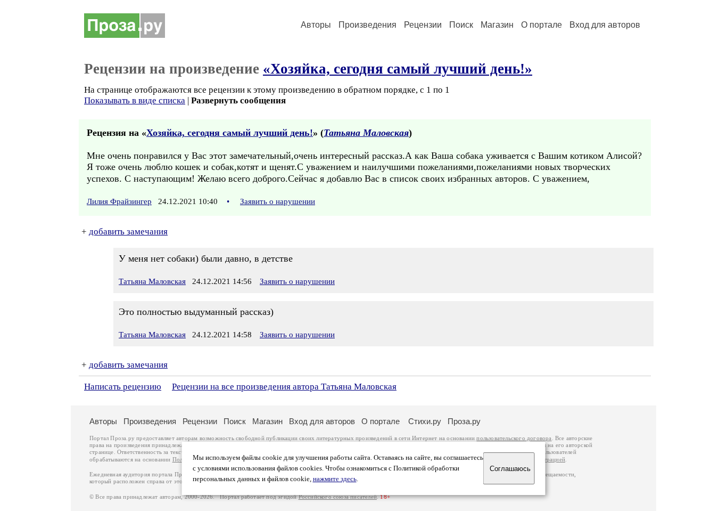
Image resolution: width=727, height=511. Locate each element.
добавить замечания (128, 231)
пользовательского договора (513, 438)
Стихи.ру (424, 421)
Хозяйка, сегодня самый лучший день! (229, 132)
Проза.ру (464, 421)
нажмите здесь (335, 479)
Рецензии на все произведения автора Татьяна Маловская (284, 387)
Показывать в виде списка (134, 100)
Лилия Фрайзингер (119, 201)
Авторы (316, 24)
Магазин (497, 24)
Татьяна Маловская (366, 132)
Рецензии (423, 24)
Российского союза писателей (338, 497)
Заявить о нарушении (277, 201)
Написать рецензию (122, 387)
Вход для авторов (604, 24)
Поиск (461, 24)
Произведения (367, 24)
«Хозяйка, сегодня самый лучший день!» (397, 69)
